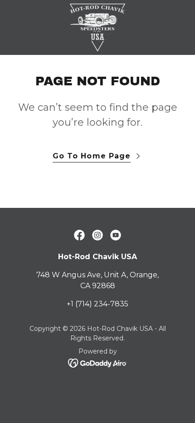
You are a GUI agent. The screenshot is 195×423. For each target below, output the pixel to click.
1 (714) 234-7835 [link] (99, 304)
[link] (97, 27)
